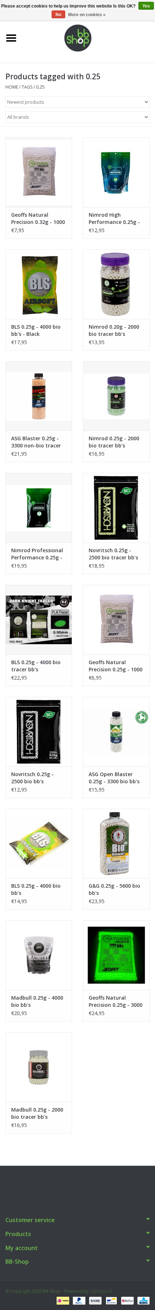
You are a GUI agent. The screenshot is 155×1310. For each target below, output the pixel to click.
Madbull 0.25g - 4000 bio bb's (37, 1001)
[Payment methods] (62, 1300)
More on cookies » (87, 14)
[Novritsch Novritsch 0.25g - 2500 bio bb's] (38, 731)
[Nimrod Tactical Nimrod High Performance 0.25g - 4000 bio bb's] (116, 172)
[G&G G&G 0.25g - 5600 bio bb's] (116, 843)
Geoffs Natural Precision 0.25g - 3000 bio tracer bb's (115, 1001)
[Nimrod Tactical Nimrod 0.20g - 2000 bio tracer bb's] (116, 284)
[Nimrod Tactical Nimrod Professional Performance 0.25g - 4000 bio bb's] (38, 508)
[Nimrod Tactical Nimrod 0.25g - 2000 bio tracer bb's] (116, 396)
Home (11, 87)
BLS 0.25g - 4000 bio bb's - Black (36, 330)
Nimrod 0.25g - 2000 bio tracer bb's (114, 442)
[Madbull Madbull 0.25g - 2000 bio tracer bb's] (38, 1067)
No (58, 14)
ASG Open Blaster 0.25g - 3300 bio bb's (114, 778)
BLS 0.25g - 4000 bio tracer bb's (36, 666)
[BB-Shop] (88, 37)
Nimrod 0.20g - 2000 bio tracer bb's (114, 330)
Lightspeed (100, 1291)
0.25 (40, 87)
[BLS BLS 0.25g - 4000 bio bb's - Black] (38, 284)
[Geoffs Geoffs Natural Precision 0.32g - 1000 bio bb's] (38, 172)
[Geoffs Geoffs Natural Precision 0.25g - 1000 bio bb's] (116, 619)
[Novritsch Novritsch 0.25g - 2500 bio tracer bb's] (116, 508)
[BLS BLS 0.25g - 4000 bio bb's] (38, 843)
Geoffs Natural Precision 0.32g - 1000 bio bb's (38, 218)
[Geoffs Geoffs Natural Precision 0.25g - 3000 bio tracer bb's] (116, 955)
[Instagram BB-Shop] (84, 1187)
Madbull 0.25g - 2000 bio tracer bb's (37, 1113)
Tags (27, 87)
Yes (146, 6)
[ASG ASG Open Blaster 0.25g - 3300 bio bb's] (116, 731)
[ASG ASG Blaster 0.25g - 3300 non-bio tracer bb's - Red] (38, 396)
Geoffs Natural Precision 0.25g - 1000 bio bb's (115, 666)
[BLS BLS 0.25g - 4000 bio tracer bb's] (38, 619)
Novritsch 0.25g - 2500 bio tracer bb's (113, 554)
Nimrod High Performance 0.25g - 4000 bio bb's (114, 218)
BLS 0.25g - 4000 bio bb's (36, 889)
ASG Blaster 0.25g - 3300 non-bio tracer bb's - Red (36, 442)
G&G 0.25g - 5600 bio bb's (114, 889)
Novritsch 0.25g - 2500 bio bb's (32, 778)
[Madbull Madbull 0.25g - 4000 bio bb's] (38, 955)
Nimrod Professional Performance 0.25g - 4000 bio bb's (37, 554)
